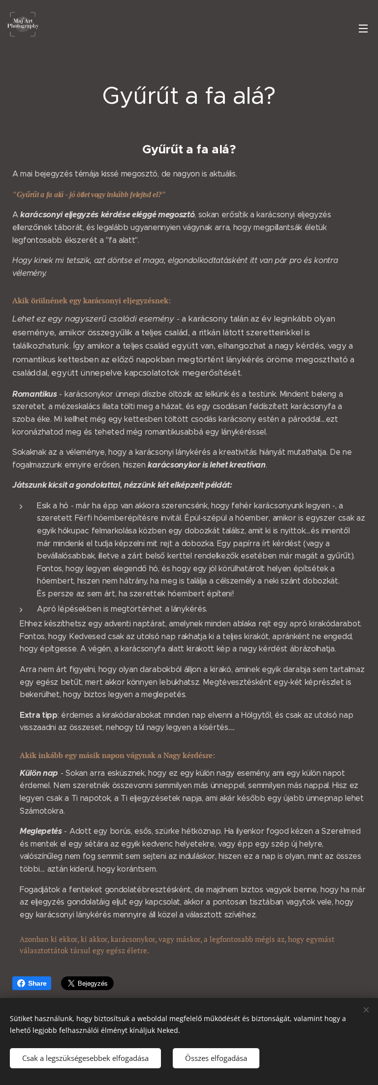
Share (37, 983)
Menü (363, 28)
